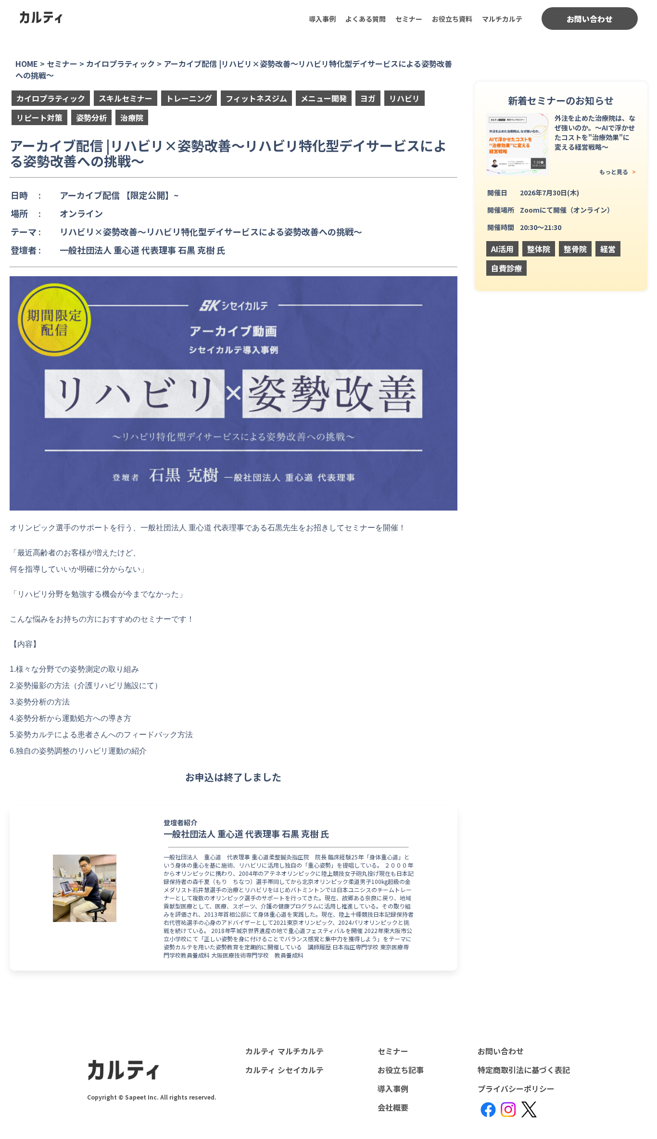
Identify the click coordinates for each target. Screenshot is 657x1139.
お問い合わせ (590, 19)
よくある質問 (365, 19)
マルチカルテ (502, 19)
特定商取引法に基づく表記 (524, 1069)
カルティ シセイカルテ (284, 1069)
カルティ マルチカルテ (284, 1051)
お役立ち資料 (452, 19)
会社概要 (393, 1107)
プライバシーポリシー (516, 1088)
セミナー (408, 19)
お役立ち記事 (401, 1069)
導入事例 (322, 19)
